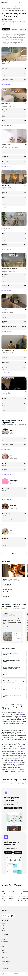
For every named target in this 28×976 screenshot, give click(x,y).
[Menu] (25, 2)
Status (2, 946)
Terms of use (4, 957)
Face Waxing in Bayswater (7, 889)
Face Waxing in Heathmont (7, 893)
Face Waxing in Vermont (7, 896)
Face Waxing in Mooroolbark (8, 891)
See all (14, 553)
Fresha (21, 714)
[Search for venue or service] (20, 2)
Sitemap (3, 930)
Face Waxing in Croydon (7, 898)
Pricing (3, 939)
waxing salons (10, 718)
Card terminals (4, 941)
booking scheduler (14, 762)
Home (3, 7)
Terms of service (5, 955)
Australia (9, 8)
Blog (2, 928)
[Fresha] (4, 2)
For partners (4, 936)
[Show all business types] (25, 783)
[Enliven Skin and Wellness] (13, 581)
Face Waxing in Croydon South (8, 900)
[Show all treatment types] (25, 29)
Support (3, 943)
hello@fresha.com (20, 766)
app (24, 748)
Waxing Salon (9, 7)
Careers (3, 923)
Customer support (5, 925)
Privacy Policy (4, 952)
